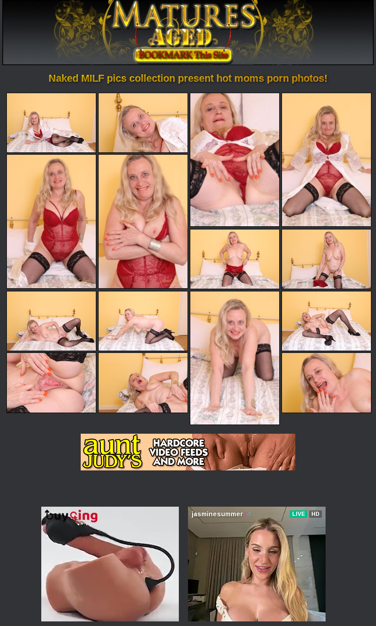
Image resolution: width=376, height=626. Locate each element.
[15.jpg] (326, 382)
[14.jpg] (143, 382)
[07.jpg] (235, 259)
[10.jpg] (143, 321)
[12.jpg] (326, 321)
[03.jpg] (235, 160)
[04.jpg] (326, 160)
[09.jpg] (51, 321)
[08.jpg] (326, 259)
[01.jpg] (51, 123)
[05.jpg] (51, 221)
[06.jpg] (143, 221)
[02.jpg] (143, 123)
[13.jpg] (51, 382)
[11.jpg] (235, 358)
